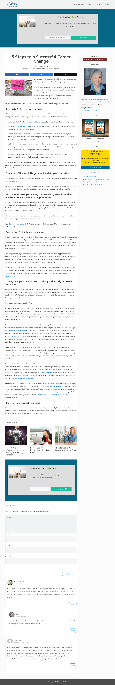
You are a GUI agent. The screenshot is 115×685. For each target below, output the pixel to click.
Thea (17, 614)
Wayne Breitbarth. (48, 372)
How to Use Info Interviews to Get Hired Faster (39, 450)
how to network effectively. (19, 224)
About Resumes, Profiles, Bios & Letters (96, 179)
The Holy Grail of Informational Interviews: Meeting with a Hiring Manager (15, 451)
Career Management (29, 69)
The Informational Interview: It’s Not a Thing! (66, 449)
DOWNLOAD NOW (83, 38)
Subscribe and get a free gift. (23, 378)
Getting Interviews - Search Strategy (47, 69)
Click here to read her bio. (89, 110)
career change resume (17, 328)
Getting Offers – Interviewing (92, 184)
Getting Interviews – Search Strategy (95, 182)
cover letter (42, 347)
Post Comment (69, 574)
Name (8, 534)
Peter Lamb (17, 640)
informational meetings (21, 126)
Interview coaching (56, 386)
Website (8, 557)
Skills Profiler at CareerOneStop (27, 122)
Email (8, 545)
